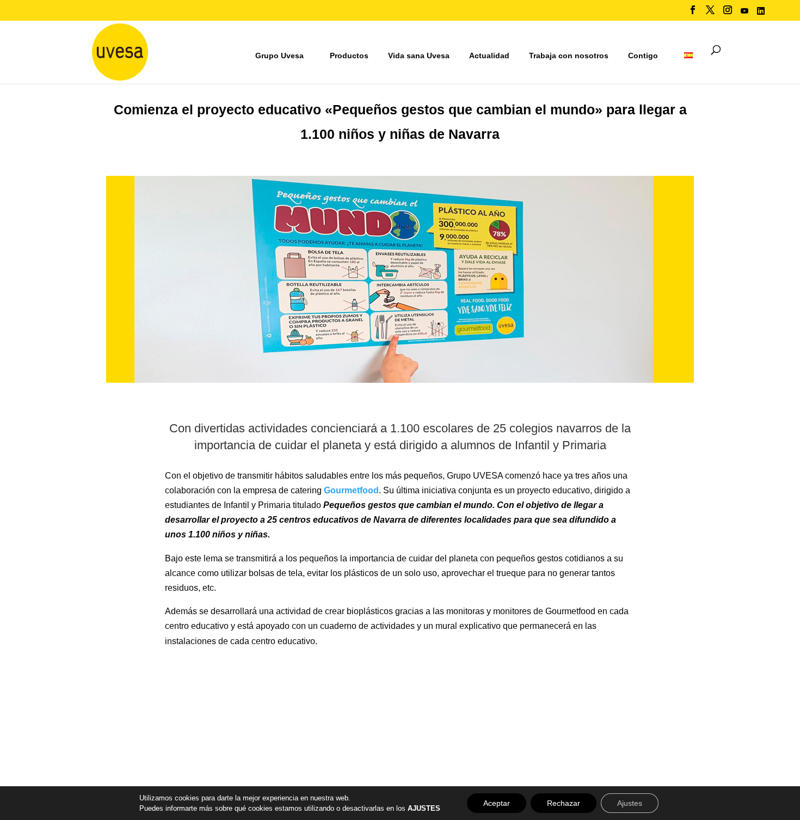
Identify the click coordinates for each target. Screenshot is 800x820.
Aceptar (496, 803)
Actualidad (489, 55)
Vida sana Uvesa (419, 56)
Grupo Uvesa (279, 55)
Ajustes (629, 803)
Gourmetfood (351, 490)
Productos (349, 55)
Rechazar (563, 803)
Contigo (643, 55)
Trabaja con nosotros (568, 56)
